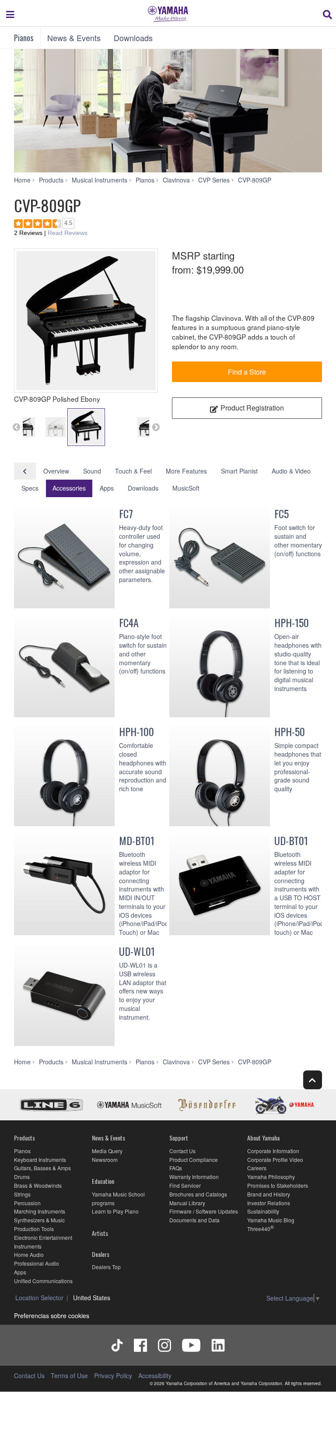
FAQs (175, 1168)
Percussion (27, 1203)
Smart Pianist (239, 471)
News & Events (74, 37)
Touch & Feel (133, 471)
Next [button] (155, 427)
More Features (186, 471)
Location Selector (39, 1297)
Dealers (100, 1254)
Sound (92, 471)
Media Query (107, 1150)
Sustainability (263, 1211)
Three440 (258, 1228)
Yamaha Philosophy (271, 1176)
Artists (100, 1233)
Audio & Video (291, 471)
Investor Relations (268, 1203)
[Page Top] (312, 1079)
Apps (107, 488)
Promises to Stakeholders (277, 1185)
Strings (22, 1194)
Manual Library (187, 1203)
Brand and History (268, 1194)
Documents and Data (194, 1220)
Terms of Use (69, 1375)
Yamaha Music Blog (270, 1220)
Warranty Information (194, 1176)
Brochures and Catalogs (198, 1194)
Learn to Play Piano (115, 1211)
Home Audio (29, 1254)
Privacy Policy (113, 1375)
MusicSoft (186, 488)
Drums (22, 1176)
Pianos (23, 37)
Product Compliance (193, 1159)
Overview (56, 471)
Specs (29, 488)
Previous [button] (16, 427)
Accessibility (155, 1375)
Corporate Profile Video (275, 1159)
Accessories (69, 488)
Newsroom (105, 1159)
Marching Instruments (39, 1211)
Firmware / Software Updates (203, 1211)
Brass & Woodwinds (38, 1185)
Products (24, 1137)
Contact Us (182, 1150)
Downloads (133, 37)
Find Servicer (185, 1185)
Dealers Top (106, 1266)
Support (178, 1137)
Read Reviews (68, 232)
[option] (86, 320)
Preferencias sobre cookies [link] (51, 1315)
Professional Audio (36, 1263)
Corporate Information (273, 1150)
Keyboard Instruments (40, 1159)
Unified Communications (43, 1280)
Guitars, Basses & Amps (42, 1168)
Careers (256, 1168)
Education (103, 1181)
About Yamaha (263, 1137)
